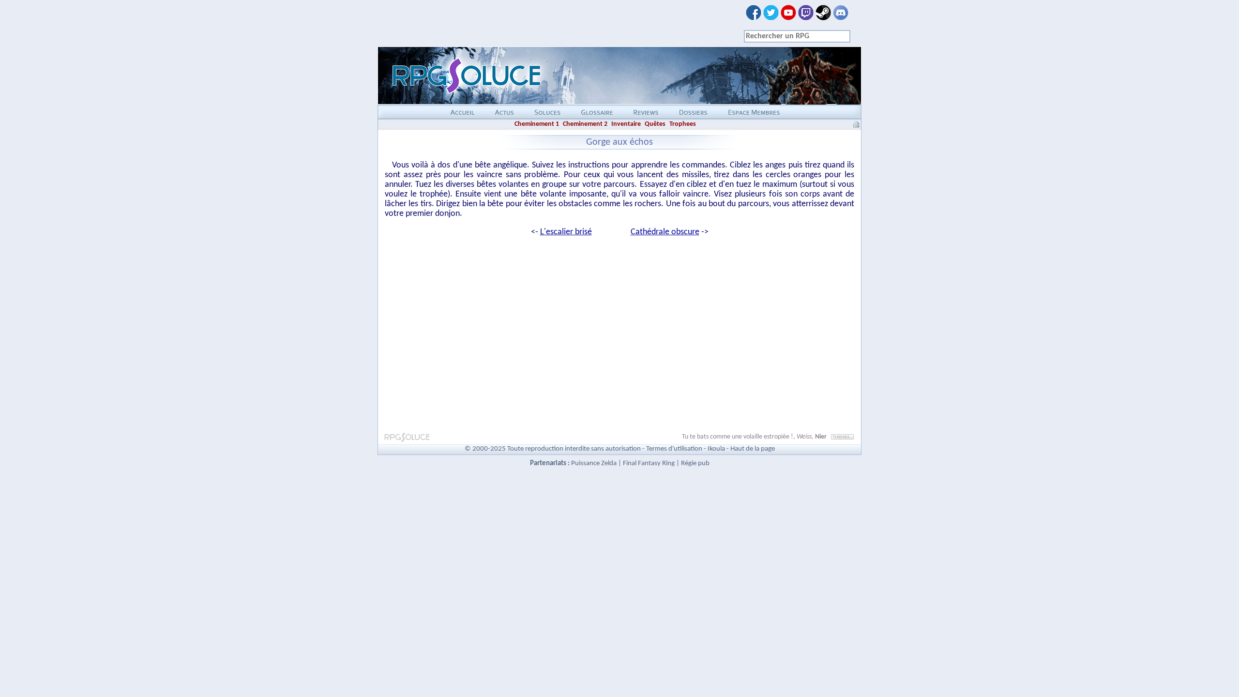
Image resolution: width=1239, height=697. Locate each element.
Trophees (682, 124)
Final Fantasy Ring (649, 463)
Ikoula (716, 449)
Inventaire (626, 124)
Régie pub (695, 463)
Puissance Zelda (594, 463)
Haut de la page (752, 449)
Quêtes (655, 124)
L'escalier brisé (566, 232)
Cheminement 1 (536, 124)
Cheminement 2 (585, 124)
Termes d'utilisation (674, 449)
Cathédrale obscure (665, 232)
